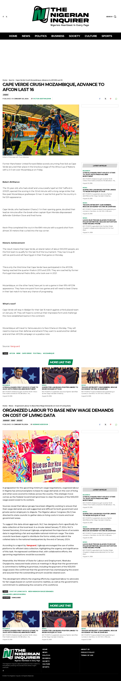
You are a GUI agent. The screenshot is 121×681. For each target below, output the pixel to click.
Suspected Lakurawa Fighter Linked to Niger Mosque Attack (99, 190)
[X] (6, 17)
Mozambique (48, 353)
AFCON (12, 353)
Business (86, 171)
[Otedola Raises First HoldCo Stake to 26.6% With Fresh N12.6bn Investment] (21, 375)
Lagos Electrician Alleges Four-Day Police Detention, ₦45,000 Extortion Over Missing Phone (100, 222)
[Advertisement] (60, 57)
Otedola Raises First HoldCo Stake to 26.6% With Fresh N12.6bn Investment (99, 174)
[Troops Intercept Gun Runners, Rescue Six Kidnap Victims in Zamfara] (99, 375)
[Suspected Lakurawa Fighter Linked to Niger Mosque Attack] (60, 375)
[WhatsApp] (116, 98)
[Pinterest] (110, 98)
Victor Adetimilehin (42, 99)
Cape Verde (27, 353)
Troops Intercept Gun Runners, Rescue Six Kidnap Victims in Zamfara (99, 205)
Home (5, 80)
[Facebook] (3, 17)
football (37, 353)
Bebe (18, 353)
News (85, 187)
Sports (11, 80)
